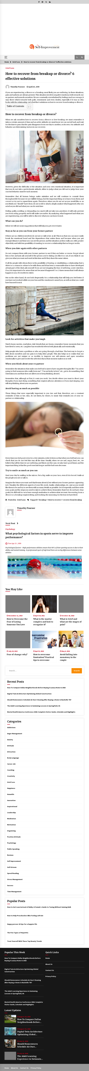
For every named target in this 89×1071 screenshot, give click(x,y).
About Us (48, 964)
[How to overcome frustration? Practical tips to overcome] (44, 639)
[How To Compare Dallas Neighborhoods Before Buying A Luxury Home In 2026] (10, 1019)
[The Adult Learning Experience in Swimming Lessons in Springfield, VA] (10, 1056)
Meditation (11, 819)
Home (47, 958)
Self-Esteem (11, 867)
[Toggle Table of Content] (27, 107)
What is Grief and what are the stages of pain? (70, 622)
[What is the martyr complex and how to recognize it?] (44, 604)
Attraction (11, 752)
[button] (77, 57)
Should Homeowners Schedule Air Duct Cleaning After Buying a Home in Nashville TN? (39, 700)
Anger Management (14, 734)
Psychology (10, 529)
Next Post (10, 523)
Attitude (10, 746)
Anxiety (10, 740)
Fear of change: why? (17, 654)
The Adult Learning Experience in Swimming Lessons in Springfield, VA (33, 706)
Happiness (11, 788)
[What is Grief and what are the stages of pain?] (71, 604)
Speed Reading (13, 873)
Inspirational (12, 806)
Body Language (13, 758)
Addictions (11, 727)
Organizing (11, 831)
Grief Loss (9, 68)
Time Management (14, 891)
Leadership (11, 812)
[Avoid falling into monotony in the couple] (71, 639)
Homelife (10, 794)
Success (10, 885)
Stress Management (15, 879)
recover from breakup (72, 500)
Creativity (11, 776)
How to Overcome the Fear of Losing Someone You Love (17, 622)
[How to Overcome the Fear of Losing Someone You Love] (17, 604)
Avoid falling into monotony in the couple (68, 657)
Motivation (11, 825)
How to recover (54, 500)
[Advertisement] (44, 21)
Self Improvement (14, 861)
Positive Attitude (14, 837)
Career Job (11, 764)
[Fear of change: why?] (17, 639)
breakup (42, 500)
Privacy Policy (50, 976)
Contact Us (49, 970)
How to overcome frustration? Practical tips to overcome (43, 657)
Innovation (11, 800)
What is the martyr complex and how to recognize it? (43, 622)
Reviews (10, 855)
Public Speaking (13, 849)
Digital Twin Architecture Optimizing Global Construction (29, 694)
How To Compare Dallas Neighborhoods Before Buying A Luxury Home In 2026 (36, 688)
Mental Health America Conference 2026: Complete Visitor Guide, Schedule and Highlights (41, 712)
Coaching (10, 770)
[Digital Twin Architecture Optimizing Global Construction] (10, 1031)
